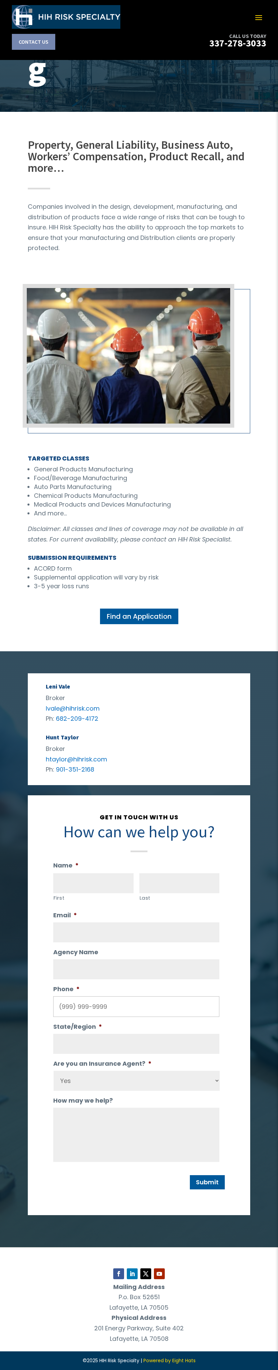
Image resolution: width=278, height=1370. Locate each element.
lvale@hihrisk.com (73, 708)
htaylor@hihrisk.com (76, 759)
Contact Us (33, 41)
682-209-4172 (77, 718)
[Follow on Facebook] (118, 1273)
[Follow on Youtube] (159, 1273)
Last (145, 898)
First (59, 898)
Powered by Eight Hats (169, 1360)
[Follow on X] (145, 1273)
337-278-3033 (237, 43)
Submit (207, 1182)
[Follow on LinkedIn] (132, 1273)
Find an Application (139, 616)
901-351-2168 (75, 769)
